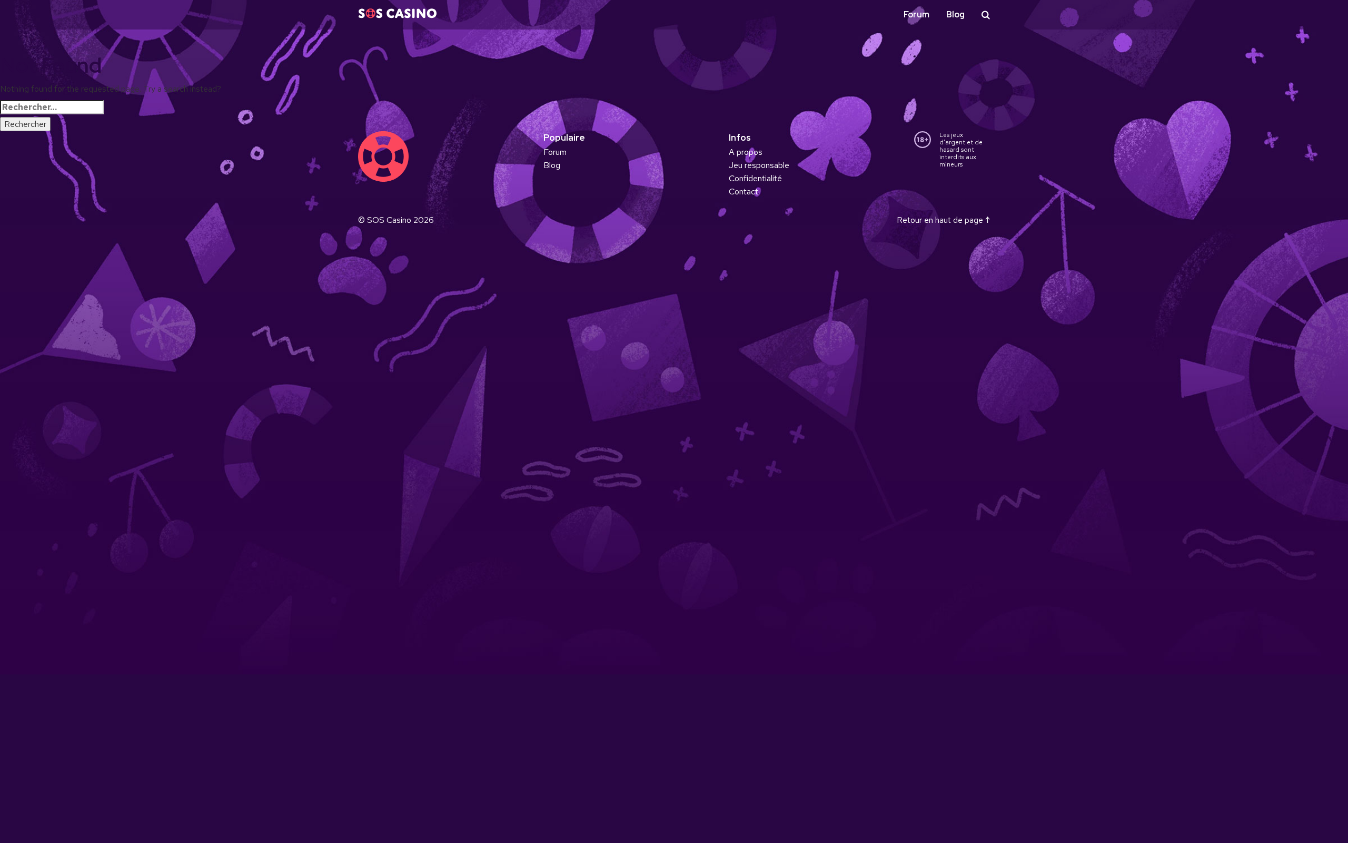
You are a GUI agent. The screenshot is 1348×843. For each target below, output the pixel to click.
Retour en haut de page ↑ (943, 220)
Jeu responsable (759, 165)
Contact (743, 191)
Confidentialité (755, 178)
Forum (916, 14)
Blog (955, 14)
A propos (745, 152)
